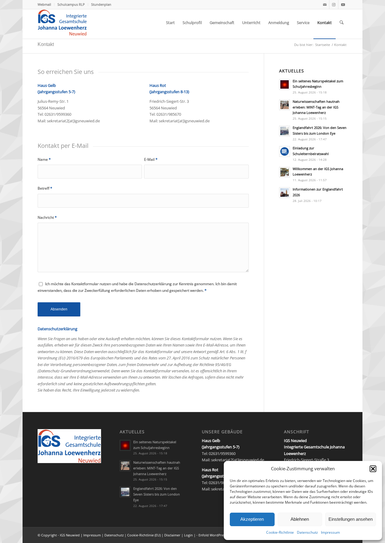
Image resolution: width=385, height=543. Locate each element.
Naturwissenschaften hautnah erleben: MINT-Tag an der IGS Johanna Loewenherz (316, 107)
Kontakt (46, 44)
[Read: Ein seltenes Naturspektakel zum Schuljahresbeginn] (284, 84)
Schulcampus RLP (71, 4)
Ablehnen (300, 519)
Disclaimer (172, 535)
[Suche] (341, 22)
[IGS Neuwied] (62, 22)
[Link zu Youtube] (342, 4)
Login (188, 535)
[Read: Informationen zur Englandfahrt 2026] (284, 192)
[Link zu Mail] (324, 4)
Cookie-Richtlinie (280, 532)
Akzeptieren (252, 519)
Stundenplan (101, 4)
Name (44, 159)
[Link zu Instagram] (333, 4)
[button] (373, 469)
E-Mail (151, 159)
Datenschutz (307, 532)
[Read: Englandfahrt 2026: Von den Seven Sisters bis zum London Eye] (284, 131)
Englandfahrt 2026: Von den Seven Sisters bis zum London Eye (156, 494)
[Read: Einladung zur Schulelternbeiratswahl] (284, 151)
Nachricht (47, 217)
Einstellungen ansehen (350, 519)
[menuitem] (46, 4)
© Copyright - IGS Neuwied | (60, 535)
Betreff (45, 188)
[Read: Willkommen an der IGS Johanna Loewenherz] (284, 172)
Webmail (44, 4)
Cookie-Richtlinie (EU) (144, 535)
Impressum (330, 532)
